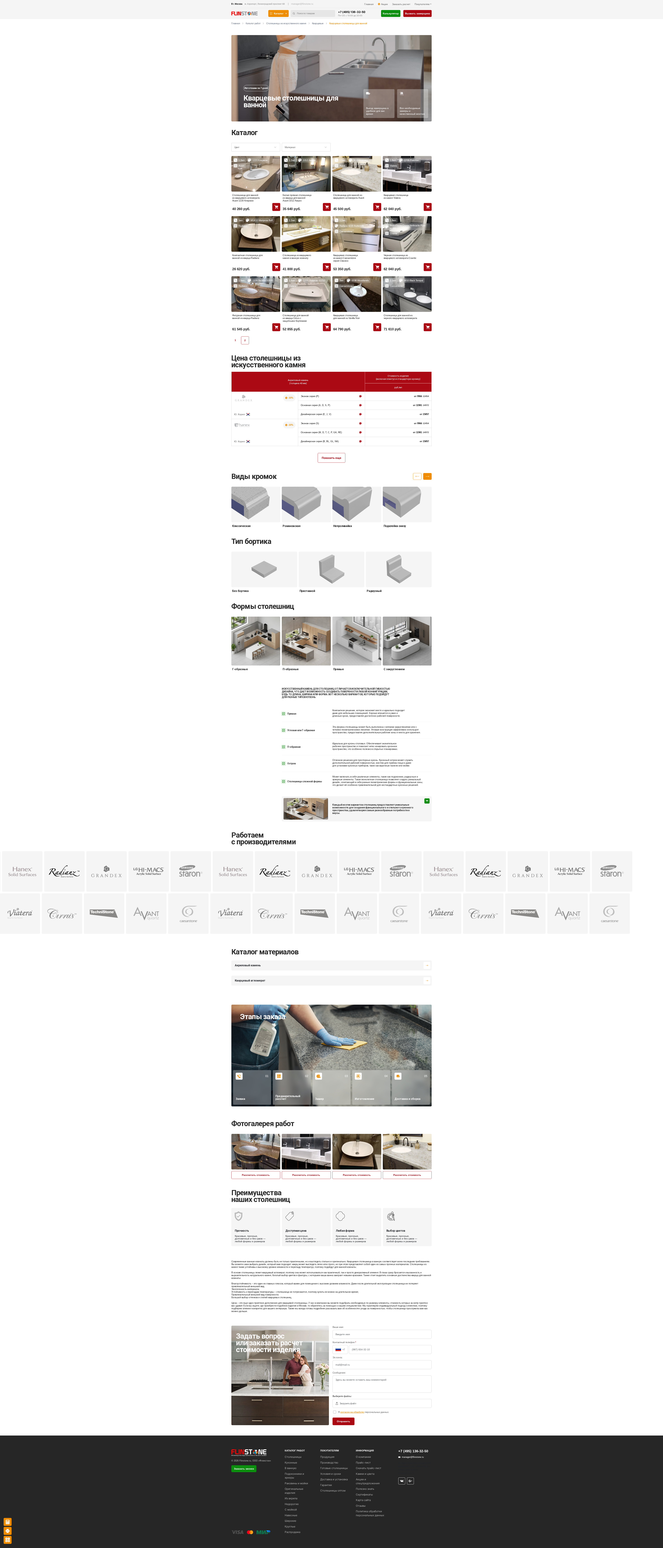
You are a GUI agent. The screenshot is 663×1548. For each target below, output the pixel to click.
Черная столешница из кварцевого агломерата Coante (400, 256)
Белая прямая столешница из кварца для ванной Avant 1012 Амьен (297, 198)
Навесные (291, 1515)
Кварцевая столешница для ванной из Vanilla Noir (346, 316)
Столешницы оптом (332, 1490)
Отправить (343, 1421)
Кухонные (291, 1462)
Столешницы (293, 1457)
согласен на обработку (352, 1412)
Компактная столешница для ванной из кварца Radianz (247, 256)
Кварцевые (318, 23)
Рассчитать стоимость (256, 1175)
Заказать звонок (244, 1468)
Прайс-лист (363, 1462)
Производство (329, 1462)
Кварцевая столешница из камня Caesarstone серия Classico (345, 258)
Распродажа (292, 1532)
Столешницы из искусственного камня (286, 23)
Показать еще (331, 458)
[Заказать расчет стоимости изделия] (8, 1540)
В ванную (290, 1468)
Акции (384, 4)
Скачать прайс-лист (368, 1468)
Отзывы (361, 1505)
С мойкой (291, 1509)
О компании (363, 1457)
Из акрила (291, 1498)
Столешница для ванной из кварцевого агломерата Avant (348, 196)
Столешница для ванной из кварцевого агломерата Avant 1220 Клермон (246, 198)
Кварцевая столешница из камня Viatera (396, 196)
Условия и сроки (330, 1473)
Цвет (236, 147)
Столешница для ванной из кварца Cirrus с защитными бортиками (296, 318)
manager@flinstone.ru (302, 4)
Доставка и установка (334, 1479)
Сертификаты (364, 1494)
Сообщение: (339, 1372)
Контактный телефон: (344, 1342)
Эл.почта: (338, 1357)
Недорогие (292, 1504)
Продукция (327, 1457)
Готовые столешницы (334, 1468)
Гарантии (326, 1485)
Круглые (290, 1526)
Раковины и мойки (296, 1483)
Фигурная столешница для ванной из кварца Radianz (246, 316)
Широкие (290, 1520)
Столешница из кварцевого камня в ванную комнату (297, 256)
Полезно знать (365, 1488)
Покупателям (422, 4)
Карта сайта (363, 1500)
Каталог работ (253, 23)
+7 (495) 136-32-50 (351, 12)
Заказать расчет (401, 4)
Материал (290, 147)
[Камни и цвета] (8, 1531)
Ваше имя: (338, 1327)
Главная (369, 4)
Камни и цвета (365, 1473)
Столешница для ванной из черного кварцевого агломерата (400, 316)
